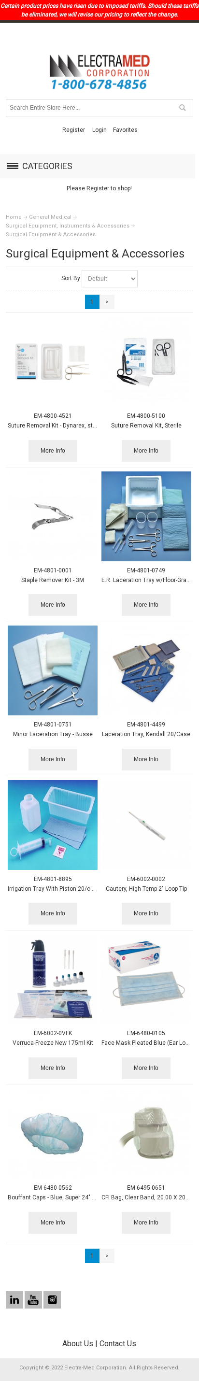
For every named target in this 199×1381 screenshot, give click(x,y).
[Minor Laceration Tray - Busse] (53, 670)
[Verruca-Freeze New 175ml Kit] (53, 979)
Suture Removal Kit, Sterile (146, 425)
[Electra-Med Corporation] (99, 72)
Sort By (70, 278)
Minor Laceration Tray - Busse (53, 734)
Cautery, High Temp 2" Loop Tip (146, 888)
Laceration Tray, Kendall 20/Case (146, 734)
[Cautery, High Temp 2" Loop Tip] (146, 825)
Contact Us (118, 1343)
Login (99, 130)
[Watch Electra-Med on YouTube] (34, 1299)
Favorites (125, 130)
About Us (77, 1343)
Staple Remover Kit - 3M (52, 580)
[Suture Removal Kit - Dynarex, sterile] (53, 362)
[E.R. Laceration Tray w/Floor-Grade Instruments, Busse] (146, 516)
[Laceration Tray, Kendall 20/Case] (146, 670)
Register (73, 130)
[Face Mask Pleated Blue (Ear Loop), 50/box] (146, 979)
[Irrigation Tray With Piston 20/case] (53, 825)
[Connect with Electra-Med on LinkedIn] (15, 1299)
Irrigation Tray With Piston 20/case (54, 888)
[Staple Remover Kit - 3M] (53, 516)
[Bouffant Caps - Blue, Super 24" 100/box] (53, 1134)
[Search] (182, 107)
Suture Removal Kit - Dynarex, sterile (56, 425)
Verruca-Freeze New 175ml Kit (53, 1042)
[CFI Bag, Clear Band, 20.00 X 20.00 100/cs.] (146, 1134)
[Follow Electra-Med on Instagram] (52, 1299)
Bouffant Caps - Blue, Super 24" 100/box (61, 1197)
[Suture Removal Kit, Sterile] (146, 362)
